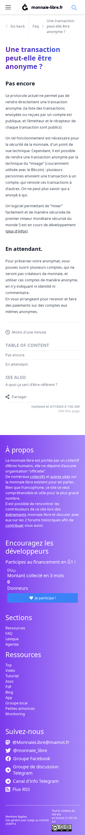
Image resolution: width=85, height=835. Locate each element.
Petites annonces (20, 708)
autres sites (60, 476)
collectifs (37, 476)
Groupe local (16, 703)
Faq (35, 26)
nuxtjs (31, 820)
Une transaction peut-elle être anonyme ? (60, 26)
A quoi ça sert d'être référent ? (31, 384)
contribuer (14, 525)
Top (8, 665)
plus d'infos (17, 231)
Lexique (12, 638)
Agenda (12, 644)
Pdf (8, 686)
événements (16, 514)
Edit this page (69, 411)
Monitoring (15, 713)
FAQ (8, 633)
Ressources (15, 628)
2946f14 (10, 824)
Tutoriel (12, 675)
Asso (9, 681)
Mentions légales (16, 817)
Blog (9, 692)
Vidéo (10, 670)
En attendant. (17, 364)
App (8, 697)
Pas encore (14, 355)
